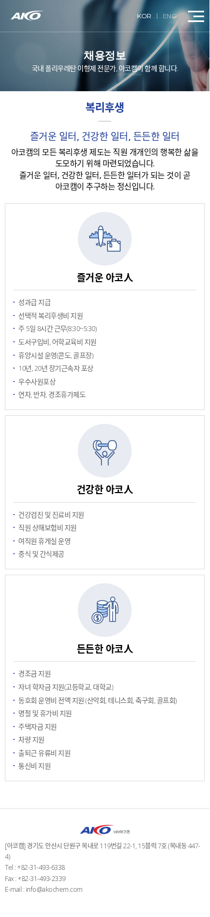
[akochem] (27, 16)
